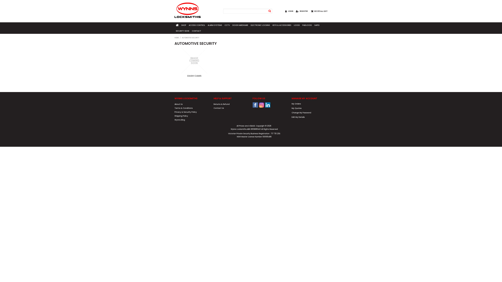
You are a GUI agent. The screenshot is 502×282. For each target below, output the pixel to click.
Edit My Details (298, 117)
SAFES (317, 25)
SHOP (183, 25)
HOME (177, 25)
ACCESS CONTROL (197, 25)
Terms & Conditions (184, 108)
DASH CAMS (194, 75)
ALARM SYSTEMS (215, 25)
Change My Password (301, 112)
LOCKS (297, 25)
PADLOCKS (307, 25)
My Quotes (297, 108)
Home (177, 38)
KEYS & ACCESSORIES (282, 25)
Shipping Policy (181, 116)
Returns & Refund (222, 104)
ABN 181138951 (254, 129)
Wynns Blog (180, 120)
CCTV (227, 25)
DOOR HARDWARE (240, 25)
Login (290, 11)
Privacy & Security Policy (186, 112)
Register (304, 11)
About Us (179, 104)
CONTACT (196, 31)
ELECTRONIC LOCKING (260, 25)
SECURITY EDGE (182, 31)
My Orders (296, 103)
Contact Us (219, 108)
